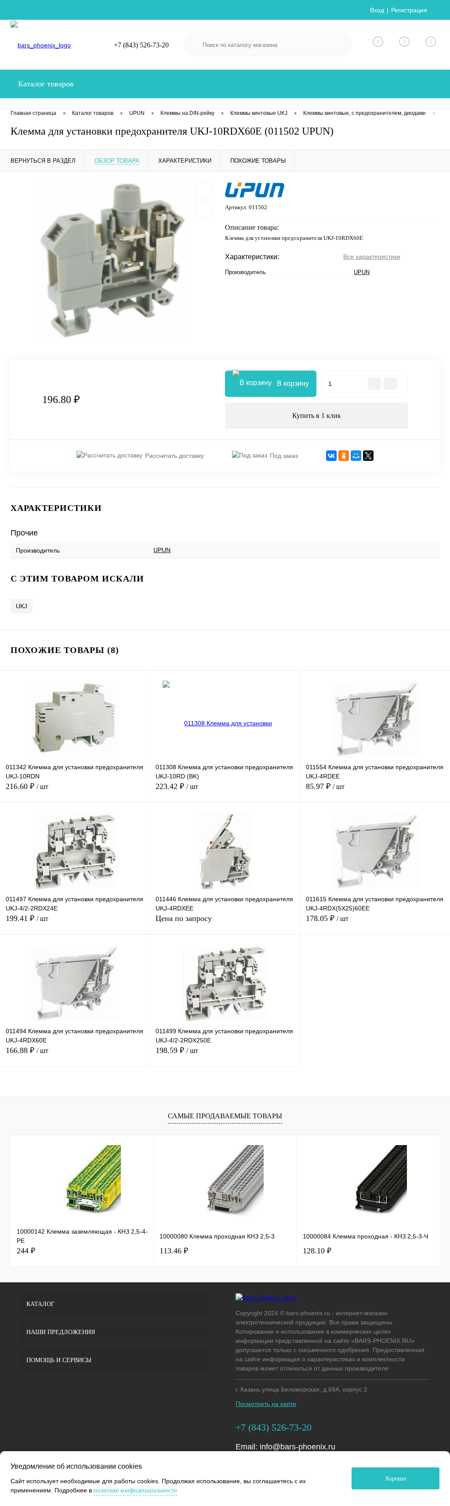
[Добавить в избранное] (204, 190)
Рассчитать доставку (174, 455)
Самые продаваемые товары (225, 1116)
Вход (377, 10)
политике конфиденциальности (135, 1490)
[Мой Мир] (356, 455)
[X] (368, 455)
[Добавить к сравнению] (204, 210)
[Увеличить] (112, 260)
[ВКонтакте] (331, 455)
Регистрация (409, 10)
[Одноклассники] (343, 455)
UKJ (21, 606)
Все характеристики (371, 256)
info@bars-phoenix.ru (297, 1446)
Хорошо (395, 1478)
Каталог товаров (45, 83)
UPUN (362, 272)
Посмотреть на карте (266, 1403)
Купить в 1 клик (316, 415)
